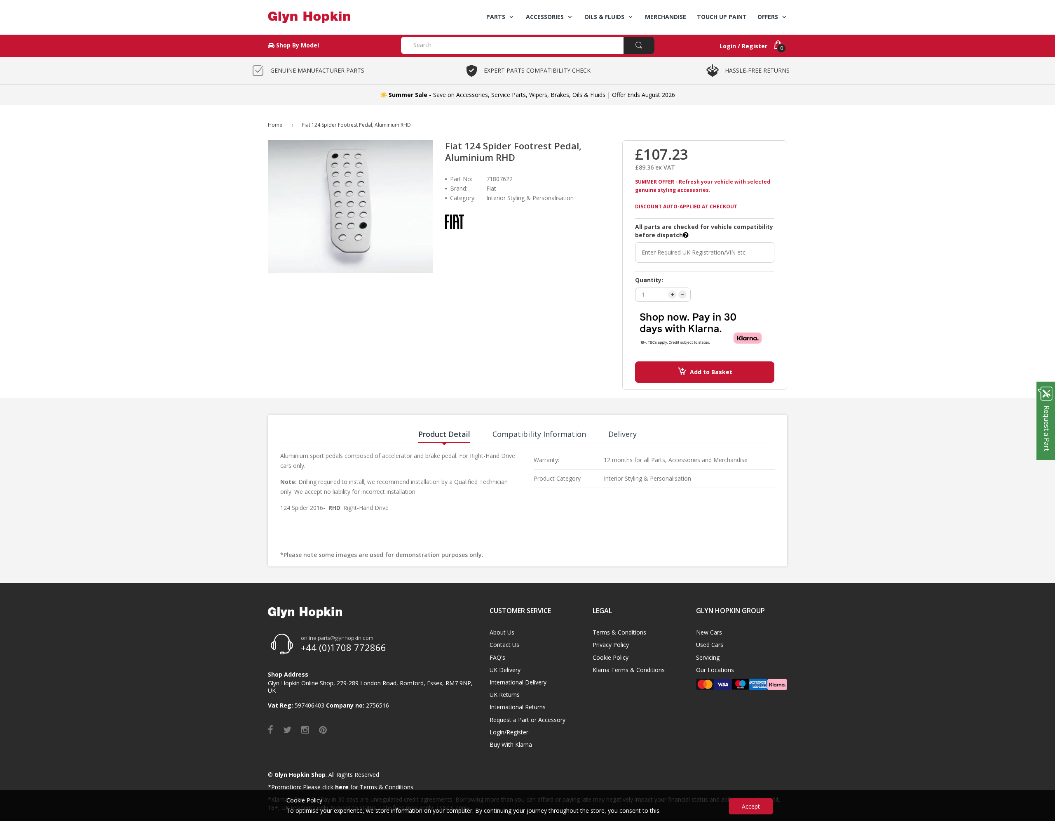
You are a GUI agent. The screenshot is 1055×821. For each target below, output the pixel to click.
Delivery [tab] (622, 434)
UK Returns (505, 694)
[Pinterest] (323, 729)
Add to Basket (711, 372)
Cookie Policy (610, 657)
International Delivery (518, 682)
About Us (502, 632)
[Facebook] (270, 729)
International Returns (518, 707)
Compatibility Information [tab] (539, 434)
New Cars (709, 632)
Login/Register (509, 732)
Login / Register (743, 46)
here (342, 787)
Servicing (708, 657)
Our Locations (715, 670)
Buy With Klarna (511, 744)
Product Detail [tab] (444, 434)
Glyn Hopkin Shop (300, 775)
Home (275, 124)
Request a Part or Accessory (527, 720)
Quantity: (649, 280)
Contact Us (504, 645)
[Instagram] (305, 729)
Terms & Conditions (619, 632)
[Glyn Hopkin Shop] (328, 17)
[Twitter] (287, 729)
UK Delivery (505, 670)
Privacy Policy (611, 645)
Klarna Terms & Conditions (629, 670)
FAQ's (497, 657)
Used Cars (709, 645)
